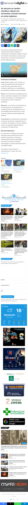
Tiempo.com (4, 153)
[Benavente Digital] (14, 3)
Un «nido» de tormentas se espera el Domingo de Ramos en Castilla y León (18, 168)
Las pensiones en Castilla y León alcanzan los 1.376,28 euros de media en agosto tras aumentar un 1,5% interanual (7, 234)
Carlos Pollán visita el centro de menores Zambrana (19, 217)
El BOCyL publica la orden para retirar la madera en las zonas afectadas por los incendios (18, 474)
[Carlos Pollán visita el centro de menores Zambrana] (21, 211)
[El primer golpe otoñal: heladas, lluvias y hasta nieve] (6, 163)
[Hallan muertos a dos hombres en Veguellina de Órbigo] (7, 244)
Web (2, 290)
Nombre (3, 279)
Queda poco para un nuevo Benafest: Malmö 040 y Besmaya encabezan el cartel (17, 456)
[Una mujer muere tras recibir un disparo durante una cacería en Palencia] (4, 468)
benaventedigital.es (5, 24)
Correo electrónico (5, 285)
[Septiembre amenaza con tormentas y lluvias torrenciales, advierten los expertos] (6, 177)
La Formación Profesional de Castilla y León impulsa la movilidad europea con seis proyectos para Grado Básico (21, 251)
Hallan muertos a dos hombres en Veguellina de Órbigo (7, 250)
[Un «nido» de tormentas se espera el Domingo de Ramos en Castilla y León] (18, 163)
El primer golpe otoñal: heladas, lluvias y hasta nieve (6, 168)
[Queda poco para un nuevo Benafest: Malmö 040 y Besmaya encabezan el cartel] (4, 456)
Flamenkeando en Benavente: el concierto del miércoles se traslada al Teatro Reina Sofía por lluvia (14, 447)
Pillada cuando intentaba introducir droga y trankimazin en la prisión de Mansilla (17, 462)
